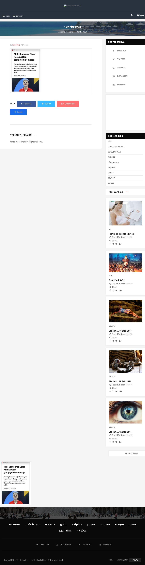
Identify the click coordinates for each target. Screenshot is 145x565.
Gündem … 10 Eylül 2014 (120, 331)
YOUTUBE (121, 68)
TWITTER (121, 59)
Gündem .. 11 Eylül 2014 (120, 381)
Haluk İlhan (16, 45)
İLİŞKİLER (111, 168)
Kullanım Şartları (122, 560)
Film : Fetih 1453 (116, 280)
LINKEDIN (121, 85)
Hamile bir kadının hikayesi (121, 234)
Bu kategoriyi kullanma (116, 147)
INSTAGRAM (122, 76)
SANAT (111, 173)
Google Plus (70, 104)
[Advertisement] (125, 112)
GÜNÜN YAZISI (113, 162)
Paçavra (70, 32)
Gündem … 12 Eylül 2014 (120, 432)
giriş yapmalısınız (35, 142)
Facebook (27, 104)
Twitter (48, 104)
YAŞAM (111, 183)
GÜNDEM (111, 157)
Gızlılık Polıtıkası (111, 560)
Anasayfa (61, 32)
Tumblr (20, 112)
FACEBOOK (121, 51)
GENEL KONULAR (114, 152)
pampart (59, 560)
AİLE (109, 141)
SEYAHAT (111, 178)
